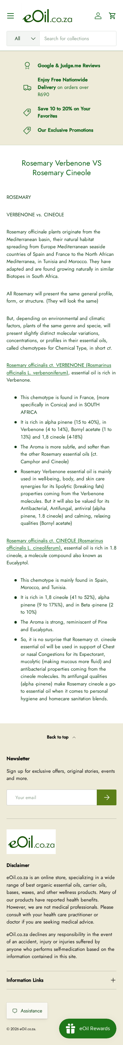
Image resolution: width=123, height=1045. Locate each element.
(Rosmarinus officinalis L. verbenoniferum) (59, 369)
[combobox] (61, 38)
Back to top (58, 737)
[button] (112, 16)
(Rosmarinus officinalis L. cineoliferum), (55, 544)
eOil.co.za (27, 1029)
